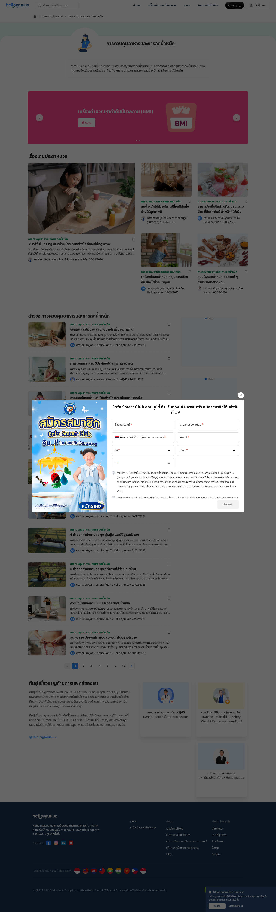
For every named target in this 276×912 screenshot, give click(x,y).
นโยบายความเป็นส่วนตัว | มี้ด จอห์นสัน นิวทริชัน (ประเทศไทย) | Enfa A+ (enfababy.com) (193, 497)
